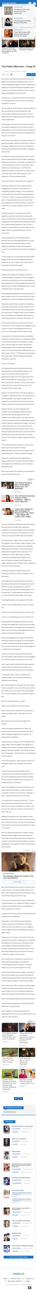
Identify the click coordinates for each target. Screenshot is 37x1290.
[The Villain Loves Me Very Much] (7, 1181)
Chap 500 (15, 1132)
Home (6, 71)
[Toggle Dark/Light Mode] (11, 74)
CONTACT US (29, 1279)
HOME (5, 1279)
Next (33, 74)
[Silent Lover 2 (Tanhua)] (7, 1142)
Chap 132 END (16, 1154)
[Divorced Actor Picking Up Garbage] (7, 1249)
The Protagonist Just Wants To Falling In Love (21, 1208)
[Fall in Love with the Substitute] (7, 1224)
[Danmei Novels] (9, 3)
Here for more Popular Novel (18, 1257)
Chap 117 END (16, 1141)
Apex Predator (16, 1151)
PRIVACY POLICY (16, 1279)
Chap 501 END (16, 1129)
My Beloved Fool (16, 1233)
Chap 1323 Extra (17, 1180)
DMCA (28, 1281)
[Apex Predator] (7, 1155)
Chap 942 (15, 1215)
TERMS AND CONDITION (14, 1281)
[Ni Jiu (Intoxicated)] (7, 1194)
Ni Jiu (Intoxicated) (17, 1190)
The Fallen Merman (15, 71)
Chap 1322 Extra (17, 1183)
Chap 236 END (16, 1248)
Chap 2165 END (17, 1169)
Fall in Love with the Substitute (21, 1221)
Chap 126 (15, 1226)
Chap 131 (15, 1157)
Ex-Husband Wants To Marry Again (22, 1126)
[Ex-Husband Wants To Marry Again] (7, 1130)
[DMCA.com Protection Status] (18, 1274)
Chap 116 (15, 1144)
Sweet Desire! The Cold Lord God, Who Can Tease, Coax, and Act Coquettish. (22, 1165)
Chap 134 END (16, 1235)
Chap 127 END (16, 1223)
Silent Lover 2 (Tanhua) (19, 1139)
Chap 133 (15, 1239)
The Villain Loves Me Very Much (21, 1178)
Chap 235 (15, 1251)
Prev (28, 74)
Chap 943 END (16, 1212)
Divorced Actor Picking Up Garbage (22, 1246)
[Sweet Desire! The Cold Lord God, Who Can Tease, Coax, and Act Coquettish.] (7, 1167)
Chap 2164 (15, 1172)
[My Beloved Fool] (7, 1237)
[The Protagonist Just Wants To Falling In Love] (7, 1212)
